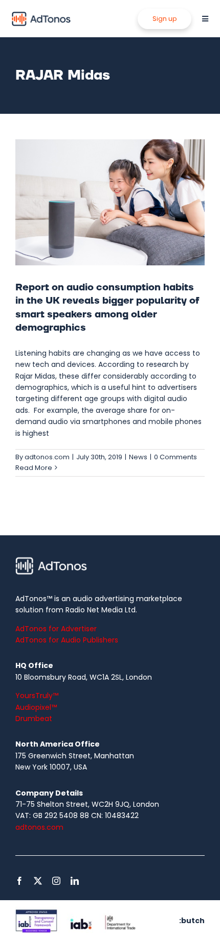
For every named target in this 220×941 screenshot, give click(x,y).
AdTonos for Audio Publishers (66, 640)
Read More (33, 468)
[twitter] (38, 881)
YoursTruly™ (36, 695)
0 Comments (175, 457)
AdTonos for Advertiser (56, 629)
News (138, 457)
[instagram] (56, 881)
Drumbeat (33, 718)
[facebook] (19, 881)
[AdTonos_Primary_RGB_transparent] (41, 14)
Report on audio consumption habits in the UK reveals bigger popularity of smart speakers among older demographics (107, 307)
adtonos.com (47, 457)
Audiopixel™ (36, 707)
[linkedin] (75, 881)
